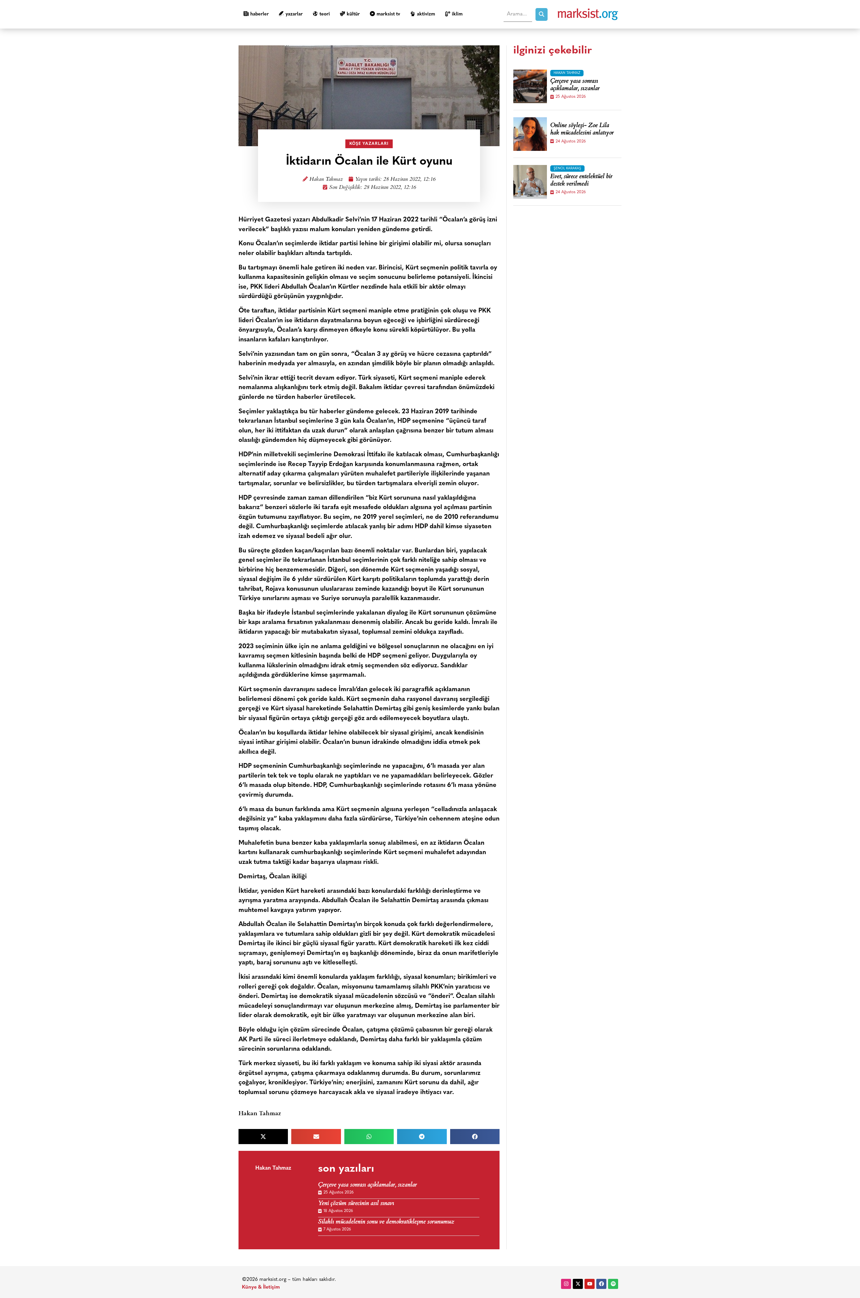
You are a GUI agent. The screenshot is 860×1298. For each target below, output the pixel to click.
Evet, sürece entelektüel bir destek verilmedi (581, 180)
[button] (263, 1136)
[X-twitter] (578, 1284)
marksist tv (388, 14)
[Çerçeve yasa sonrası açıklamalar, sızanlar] (530, 86)
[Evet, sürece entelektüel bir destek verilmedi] (530, 182)
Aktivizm (426, 14)
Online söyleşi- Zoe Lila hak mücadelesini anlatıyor (582, 129)
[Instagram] (566, 1284)
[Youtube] (590, 1284)
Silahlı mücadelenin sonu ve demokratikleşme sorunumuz (386, 1222)
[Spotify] (613, 1284)
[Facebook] (601, 1284)
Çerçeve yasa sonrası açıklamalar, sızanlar (367, 1185)
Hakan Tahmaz (326, 179)
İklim (457, 14)
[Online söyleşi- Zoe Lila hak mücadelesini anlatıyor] (530, 134)
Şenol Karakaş (567, 168)
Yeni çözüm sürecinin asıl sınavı (356, 1203)
